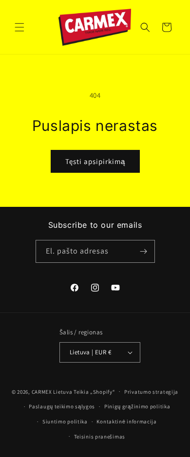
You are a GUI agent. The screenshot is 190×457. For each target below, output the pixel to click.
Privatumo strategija (151, 391)
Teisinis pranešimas (99, 436)
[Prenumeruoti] (143, 251)
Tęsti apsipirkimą (95, 161)
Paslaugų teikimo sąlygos (62, 406)
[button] (19, 27)
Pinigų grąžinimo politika (137, 406)
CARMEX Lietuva (52, 391)
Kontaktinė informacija (126, 421)
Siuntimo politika (65, 421)
